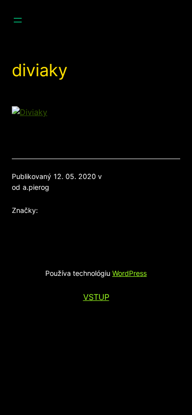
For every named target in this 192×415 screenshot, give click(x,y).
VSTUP (96, 297)
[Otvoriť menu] (18, 20)
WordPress (129, 273)
